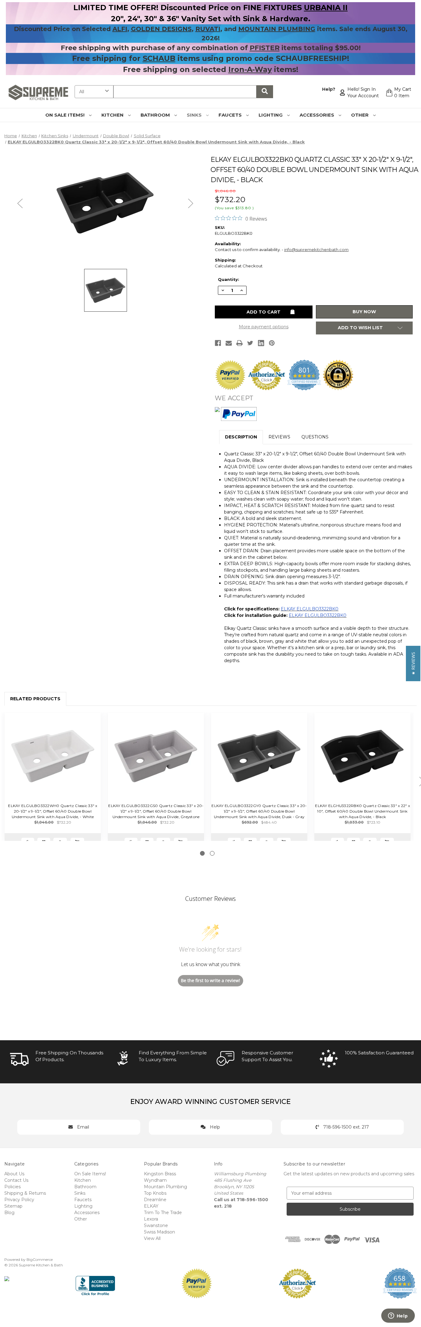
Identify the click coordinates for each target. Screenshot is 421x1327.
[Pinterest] (272, 343)
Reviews (279, 437)
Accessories (317, 115)
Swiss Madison (159, 1232)
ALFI (119, 29)
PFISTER (265, 48)
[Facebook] (218, 343)
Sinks (195, 115)
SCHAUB (159, 58)
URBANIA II (326, 7)
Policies (12, 1186)
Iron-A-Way (250, 69)
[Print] (239, 343)
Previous (20, 203)
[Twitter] (250, 343)
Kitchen (113, 115)
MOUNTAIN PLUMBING (276, 29)
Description (241, 437)
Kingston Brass (160, 1174)
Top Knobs (155, 1193)
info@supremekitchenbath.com (316, 249)
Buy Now (364, 311)
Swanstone (156, 1225)
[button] (413, 663)
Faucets (231, 115)
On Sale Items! (65, 115)
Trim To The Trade (163, 1212)
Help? (328, 89)
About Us (14, 1174)
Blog (9, 1212)
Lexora (151, 1219)
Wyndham (155, 1180)
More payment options (263, 327)
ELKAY (151, 1206)
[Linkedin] (261, 343)
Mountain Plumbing (165, 1186)
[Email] (229, 343)
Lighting (271, 115)
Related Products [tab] (35, 698)
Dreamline (155, 1199)
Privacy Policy (19, 1199)
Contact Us (16, 1180)
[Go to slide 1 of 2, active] (202, 853)
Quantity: (228, 279)
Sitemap (13, 1206)
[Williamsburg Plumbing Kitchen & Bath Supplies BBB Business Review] (95, 1282)
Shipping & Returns (25, 1193)
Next (191, 203)
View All (152, 1238)
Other (360, 115)
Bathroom (156, 115)
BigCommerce (40, 1259)
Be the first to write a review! (210, 980)
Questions (315, 437)
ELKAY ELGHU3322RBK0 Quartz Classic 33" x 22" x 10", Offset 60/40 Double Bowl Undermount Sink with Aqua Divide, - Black (362, 811)
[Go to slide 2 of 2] (212, 853)
